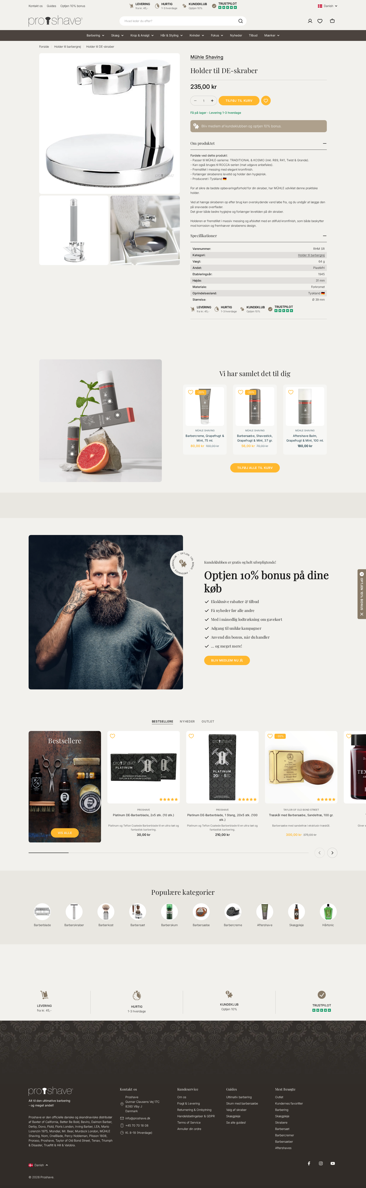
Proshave (143, 809)
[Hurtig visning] (218, 396)
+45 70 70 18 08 (136, 1125)
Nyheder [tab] (187, 721)
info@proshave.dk (137, 1118)
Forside (44, 46)
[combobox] (183, 21)
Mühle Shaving (206, 57)
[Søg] (240, 21)
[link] (258, 126)
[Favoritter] (320, 21)
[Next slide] (332, 853)
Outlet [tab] (208, 721)
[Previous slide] (320, 853)
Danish (328, 6)
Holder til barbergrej (67, 46)
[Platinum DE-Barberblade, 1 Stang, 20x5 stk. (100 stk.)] (222, 767)
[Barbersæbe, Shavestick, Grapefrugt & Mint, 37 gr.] (255, 406)
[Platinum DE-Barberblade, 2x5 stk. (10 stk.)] (143, 767)
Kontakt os (36, 6)
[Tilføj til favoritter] (266, 100)
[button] (362, 594)
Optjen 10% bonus (72, 6)
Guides (51, 6)
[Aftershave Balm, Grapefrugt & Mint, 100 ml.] (305, 406)
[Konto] (310, 21)
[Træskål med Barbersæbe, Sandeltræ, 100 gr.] (301, 767)
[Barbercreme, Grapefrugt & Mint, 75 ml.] (205, 406)
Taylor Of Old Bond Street (301, 809)
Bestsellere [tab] (162, 721)
